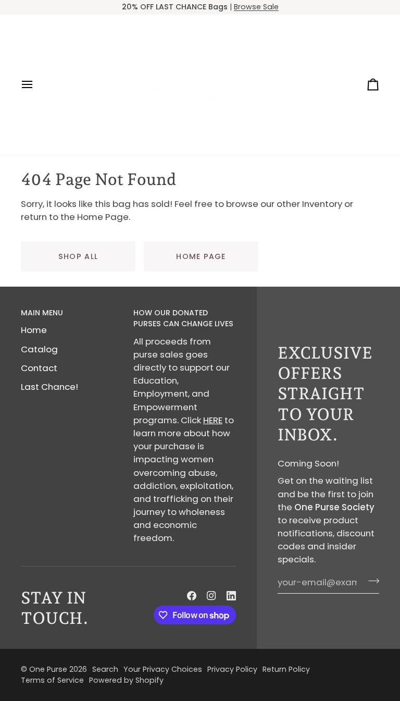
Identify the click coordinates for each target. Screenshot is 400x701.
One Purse (48, 669)
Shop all (78, 256)
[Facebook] (191, 595)
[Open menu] (36, 84)
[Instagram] (211, 595)
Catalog (39, 349)
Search (105, 669)
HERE (212, 420)
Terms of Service (52, 680)
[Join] (370, 581)
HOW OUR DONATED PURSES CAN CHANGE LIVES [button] (183, 318)
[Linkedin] (231, 595)
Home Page (201, 256)
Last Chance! (49, 386)
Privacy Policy (232, 669)
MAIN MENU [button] (42, 313)
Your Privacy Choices (162, 669)
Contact (39, 368)
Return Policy (286, 669)
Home (34, 330)
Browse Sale (256, 7)
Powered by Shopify (126, 680)
